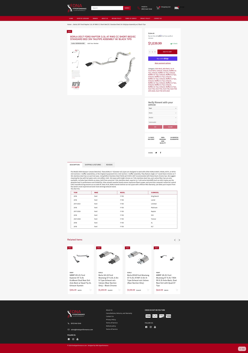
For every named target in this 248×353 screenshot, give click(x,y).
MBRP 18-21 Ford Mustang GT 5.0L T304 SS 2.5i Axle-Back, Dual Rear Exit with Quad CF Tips (166, 280)
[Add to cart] (90, 290)
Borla (101, 272)
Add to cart (167, 52)
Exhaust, (160, 71)
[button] (179, 8)
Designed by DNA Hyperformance (98, 345)
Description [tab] (75, 165)
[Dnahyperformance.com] (76, 8)
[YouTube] (77, 339)
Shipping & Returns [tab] (93, 165)
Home (69, 24)
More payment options (163, 63)
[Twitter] (156, 152)
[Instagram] (73, 339)
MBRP (71, 272)
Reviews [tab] (109, 165)
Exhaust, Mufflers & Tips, (160, 73)
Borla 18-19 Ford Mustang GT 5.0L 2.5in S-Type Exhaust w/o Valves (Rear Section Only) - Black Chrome (108, 280)
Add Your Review (92, 43)
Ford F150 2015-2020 (163, 91)
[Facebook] (160, 152)
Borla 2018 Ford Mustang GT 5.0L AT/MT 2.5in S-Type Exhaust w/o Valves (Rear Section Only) (138, 279)
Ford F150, (151, 89)
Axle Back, (158, 69)
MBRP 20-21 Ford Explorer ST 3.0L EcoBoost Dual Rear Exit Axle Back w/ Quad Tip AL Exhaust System (80, 280)
